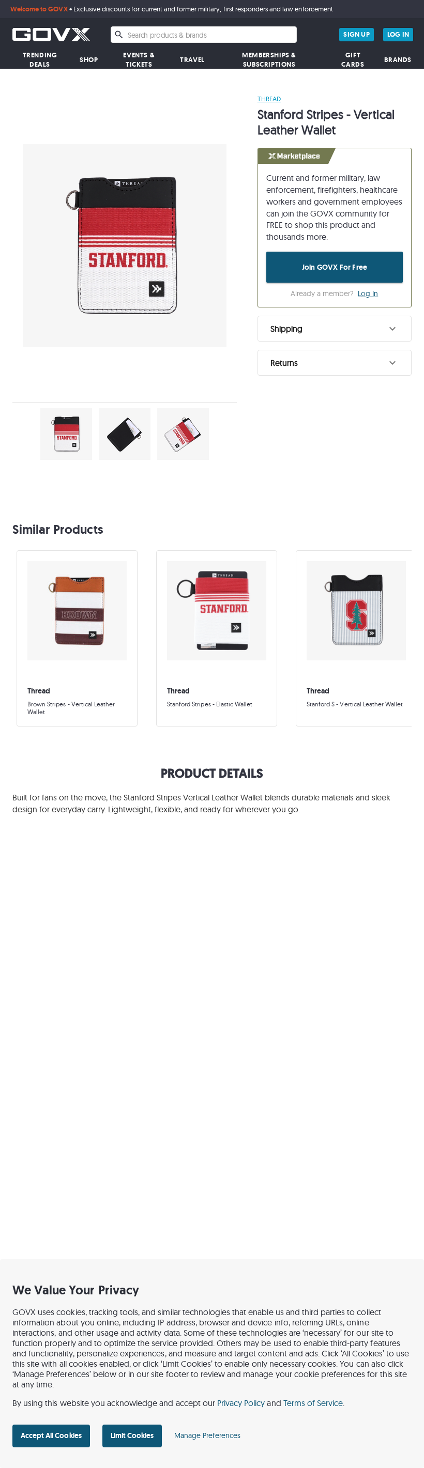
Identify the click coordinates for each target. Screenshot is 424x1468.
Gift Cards (352, 60)
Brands (398, 59)
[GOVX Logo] (51, 34)
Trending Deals (40, 60)
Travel (192, 59)
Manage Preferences (207, 1435)
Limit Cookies (132, 1435)
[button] (334, 328)
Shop (89, 59)
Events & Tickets (139, 60)
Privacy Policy (241, 1403)
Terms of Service (313, 1403)
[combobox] (204, 34)
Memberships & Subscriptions (269, 60)
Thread (269, 99)
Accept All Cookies (51, 1435)
